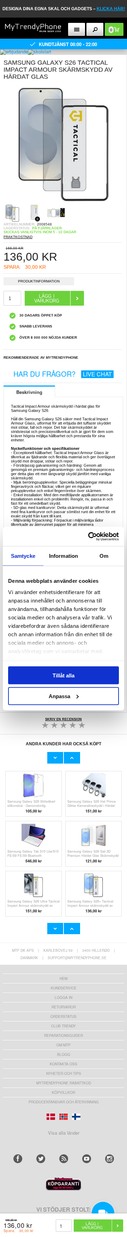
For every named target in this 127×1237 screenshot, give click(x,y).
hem (63, 978)
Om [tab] (103, 556)
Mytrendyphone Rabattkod (63, 1082)
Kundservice (64, 988)
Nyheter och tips (63, 1073)
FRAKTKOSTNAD (18, 237)
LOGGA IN (63, 997)
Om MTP (63, 1044)
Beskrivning (29, 392)
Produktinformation (39, 281)
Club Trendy (63, 1026)
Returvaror (64, 1007)
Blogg (63, 1054)
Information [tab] (63, 556)
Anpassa (59, 696)
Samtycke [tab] (23, 556)
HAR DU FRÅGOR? (62, 374)
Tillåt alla (63, 675)
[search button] (95, 29)
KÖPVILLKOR (63, 1092)
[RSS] (63, 1158)
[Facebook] (17, 1158)
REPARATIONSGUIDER (63, 1035)
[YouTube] (86, 1158)
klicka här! (111, 8)
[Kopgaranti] (63, 1188)
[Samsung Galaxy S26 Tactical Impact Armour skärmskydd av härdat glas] (63, 202)
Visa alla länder (63, 1132)
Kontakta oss (63, 1063)
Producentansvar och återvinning (64, 1101)
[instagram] (109, 1158)
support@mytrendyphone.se (77, 957)
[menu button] (76, 29)
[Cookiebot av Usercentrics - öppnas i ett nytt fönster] (89, 536)
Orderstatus (63, 1016)
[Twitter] (40, 1158)
